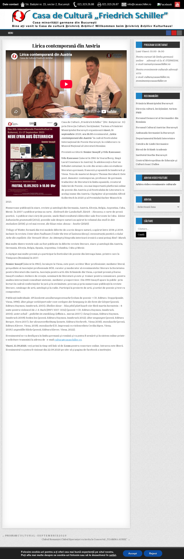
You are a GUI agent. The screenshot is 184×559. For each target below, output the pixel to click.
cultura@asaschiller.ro (156, 77)
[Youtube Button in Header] (173, 32)
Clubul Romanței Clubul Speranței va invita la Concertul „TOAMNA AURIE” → (86, 539)
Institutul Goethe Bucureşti (151, 155)
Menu (10, 33)
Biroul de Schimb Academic (151, 149)
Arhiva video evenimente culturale (156, 184)
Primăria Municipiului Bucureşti (154, 103)
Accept (132, 553)
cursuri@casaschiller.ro (157, 64)
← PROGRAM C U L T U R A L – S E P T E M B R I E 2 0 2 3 (34, 535)
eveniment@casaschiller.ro (151, 80)
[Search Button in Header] (179, 32)
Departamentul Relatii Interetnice (155, 138)
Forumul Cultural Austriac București (157, 127)
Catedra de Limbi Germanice (152, 144)
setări (112, 555)
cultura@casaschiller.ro (68, 339)
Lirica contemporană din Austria (66, 46)
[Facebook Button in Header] (168, 32)
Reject (153, 553)
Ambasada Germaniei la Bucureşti (155, 132)
